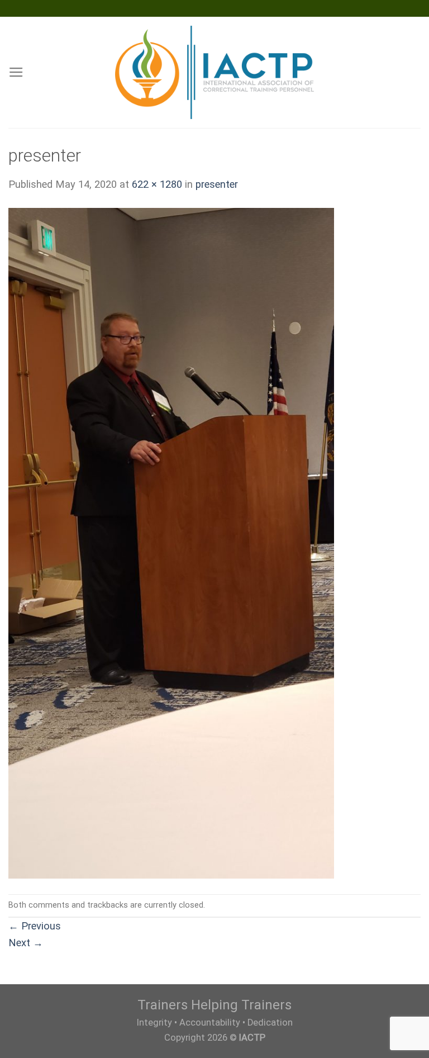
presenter (217, 184)
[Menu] (16, 73)
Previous (34, 926)
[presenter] (171, 542)
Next (25, 942)
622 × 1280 (157, 184)
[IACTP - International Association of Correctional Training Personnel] (214, 72)
